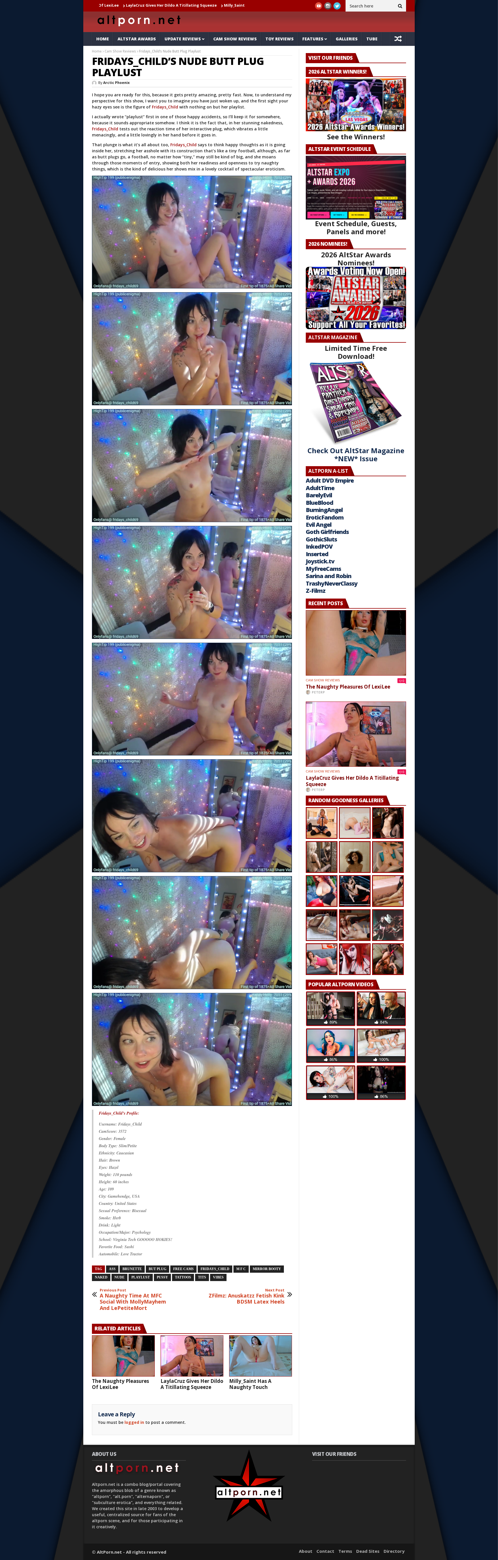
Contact (325, 1551)
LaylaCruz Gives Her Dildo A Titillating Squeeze (192, 1384)
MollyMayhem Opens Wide (225, 5)
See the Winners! (356, 136)
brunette (132, 1269)
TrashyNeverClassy (331, 583)
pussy (162, 1277)
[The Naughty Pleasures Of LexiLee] (123, 1355)
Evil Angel (318, 524)
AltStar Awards (137, 39)
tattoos (183, 1277)
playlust (140, 1277)
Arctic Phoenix (116, 82)
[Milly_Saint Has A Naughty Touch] (260, 1355)
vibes (218, 1277)
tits (202, 1277)
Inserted (317, 554)
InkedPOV (319, 546)
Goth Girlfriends (327, 532)
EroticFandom (325, 517)
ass (112, 1269)
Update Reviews (183, 39)
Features (312, 39)
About (305, 1551)
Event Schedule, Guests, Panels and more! (356, 227)
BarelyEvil (319, 495)
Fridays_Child (165, 107)
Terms (345, 1551)
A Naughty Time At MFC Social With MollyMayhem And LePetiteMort (133, 1299)
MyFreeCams (323, 569)
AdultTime (320, 488)
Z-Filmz (315, 591)
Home (102, 39)
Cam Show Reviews (235, 39)
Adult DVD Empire (330, 480)
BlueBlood (319, 503)
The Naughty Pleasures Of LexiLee (120, 1384)
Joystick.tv (320, 561)
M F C (241, 1269)
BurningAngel (324, 510)
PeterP (318, 692)
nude (119, 1277)
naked (101, 1277)
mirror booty (267, 1269)
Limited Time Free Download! (356, 352)
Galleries (347, 39)
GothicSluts (321, 539)
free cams (183, 1269)
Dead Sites (368, 1551)
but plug (157, 1269)
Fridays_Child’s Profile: (119, 1113)
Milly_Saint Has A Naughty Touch (161, 5)
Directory (394, 1551)
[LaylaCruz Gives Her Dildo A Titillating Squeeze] (192, 1355)
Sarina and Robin (328, 576)
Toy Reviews (279, 39)
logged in (134, 1422)
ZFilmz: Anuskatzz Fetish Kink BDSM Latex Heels (246, 1296)
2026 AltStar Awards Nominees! (356, 258)
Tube (372, 39)
